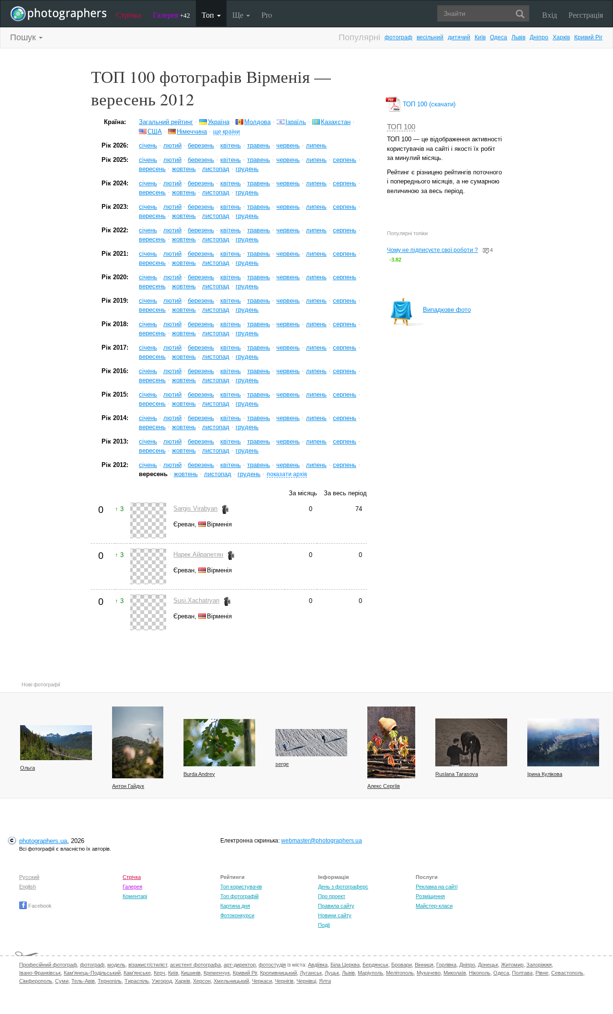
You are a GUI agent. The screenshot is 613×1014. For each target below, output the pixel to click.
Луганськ (311, 973)
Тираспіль (137, 981)
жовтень (184, 168)
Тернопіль (110, 981)
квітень (230, 145)
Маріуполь (370, 973)
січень (148, 145)
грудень (247, 168)
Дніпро (539, 37)
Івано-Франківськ (40, 973)
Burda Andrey (199, 774)
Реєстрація (585, 15)
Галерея (171, 15)
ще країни (226, 131)
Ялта (325, 981)
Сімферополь (35, 981)
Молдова (257, 121)
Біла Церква (345, 965)
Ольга (27, 768)
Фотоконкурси (237, 915)
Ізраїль (295, 121)
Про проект (331, 896)
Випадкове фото (447, 309)
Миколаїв (454, 973)
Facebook (39, 906)
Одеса (498, 37)
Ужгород (162, 981)
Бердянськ (375, 965)
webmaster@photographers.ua (321, 840)
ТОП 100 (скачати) (428, 104)
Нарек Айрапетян (198, 554)
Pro (266, 15)
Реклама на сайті (436, 886)
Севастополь (567, 973)
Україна (218, 121)
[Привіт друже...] (471, 742)
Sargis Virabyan (195, 508)
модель (116, 965)
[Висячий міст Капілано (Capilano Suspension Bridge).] (56, 742)
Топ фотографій (239, 896)
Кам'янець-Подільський (92, 973)
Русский (29, 877)
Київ (480, 37)
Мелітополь (400, 973)
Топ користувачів (241, 886)
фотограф (398, 37)
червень (288, 145)
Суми (61, 981)
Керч (159, 973)
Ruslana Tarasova (456, 774)
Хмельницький (231, 981)
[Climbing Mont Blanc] (311, 742)
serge (282, 764)
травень (258, 145)
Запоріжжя (539, 965)
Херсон (202, 981)
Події (324, 925)
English (27, 886)
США (155, 131)
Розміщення (430, 896)
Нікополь (479, 973)
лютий (172, 145)
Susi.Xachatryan (196, 600)
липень (316, 145)
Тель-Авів (83, 981)
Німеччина (192, 131)
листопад (215, 168)
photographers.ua (43, 840)
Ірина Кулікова (544, 774)
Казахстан (336, 121)
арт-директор (240, 965)
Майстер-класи (434, 906)
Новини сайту (335, 915)
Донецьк (488, 965)
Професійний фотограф (48, 965)
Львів (518, 37)
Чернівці (306, 981)
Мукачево (429, 973)
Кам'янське (137, 973)
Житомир (512, 965)
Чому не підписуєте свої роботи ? (432, 250)
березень (201, 145)
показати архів (287, 474)
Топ (209, 15)
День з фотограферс (343, 886)
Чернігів (284, 981)
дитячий (459, 37)
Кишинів (191, 973)
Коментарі (135, 896)
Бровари (401, 965)
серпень (344, 159)
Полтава (522, 973)
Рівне (541, 973)
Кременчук (217, 973)
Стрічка (128, 15)
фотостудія (272, 965)
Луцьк (332, 973)
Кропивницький (278, 973)
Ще (238, 15)
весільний (430, 37)
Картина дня (235, 906)
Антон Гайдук (128, 786)
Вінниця (424, 965)
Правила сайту (336, 906)
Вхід (549, 15)
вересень (152, 168)
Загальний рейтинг (166, 121)
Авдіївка (318, 965)
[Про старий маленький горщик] (391, 742)
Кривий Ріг (588, 37)
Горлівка (446, 965)
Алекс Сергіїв (383, 786)
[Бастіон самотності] (563, 742)
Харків (561, 37)
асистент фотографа (195, 965)
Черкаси (262, 981)
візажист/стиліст (147, 965)
